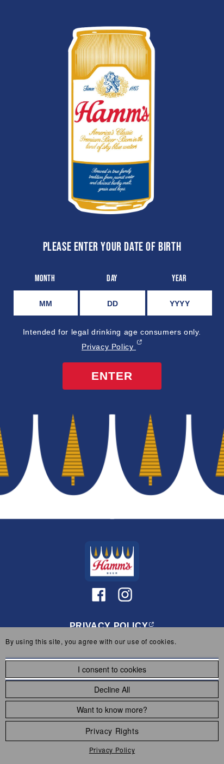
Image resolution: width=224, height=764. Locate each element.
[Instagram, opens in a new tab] (125, 594)
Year (179, 278)
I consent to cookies (112, 669)
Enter (112, 375)
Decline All (112, 689)
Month (45, 278)
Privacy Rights (112, 730)
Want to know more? (112, 709)
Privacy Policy (112, 749)
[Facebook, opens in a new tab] (99, 594)
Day (112, 278)
